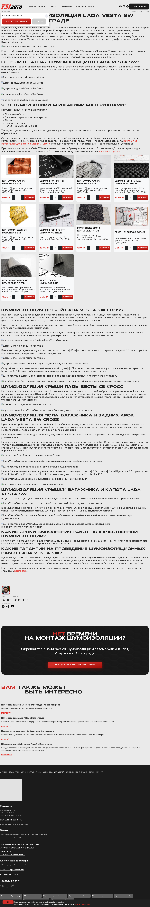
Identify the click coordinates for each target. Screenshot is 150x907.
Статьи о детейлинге (12, 855)
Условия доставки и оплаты (17, 848)
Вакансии (6, 851)
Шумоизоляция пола (31, 772)
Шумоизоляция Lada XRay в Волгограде (22, 718)
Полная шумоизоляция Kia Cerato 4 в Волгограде (27, 731)
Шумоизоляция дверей (53, 772)
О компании (80, 6)
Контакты (93, 6)
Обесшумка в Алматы (32, 896)
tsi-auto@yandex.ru (12, 870)
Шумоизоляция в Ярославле (54, 896)
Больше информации (82, 904)
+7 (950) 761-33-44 (138, 6)
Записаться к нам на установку (75, 665)
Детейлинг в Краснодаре (11, 896)
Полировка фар (96, 772)
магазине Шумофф (110, 151)
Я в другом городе (16, 21)
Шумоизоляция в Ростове (79, 896)
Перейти (6, 713)
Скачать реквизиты (11, 820)
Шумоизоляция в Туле (124, 896)
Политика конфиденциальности (19, 845)
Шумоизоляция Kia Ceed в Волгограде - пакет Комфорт (30, 705)
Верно (39, 21)
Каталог (54, 6)
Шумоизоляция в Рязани (102, 896)
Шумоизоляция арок (9, 772)
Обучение (67, 6)
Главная (31, 6)
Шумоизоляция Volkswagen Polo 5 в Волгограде (26, 744)
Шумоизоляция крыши (76, 772)
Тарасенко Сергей (14, 600)
